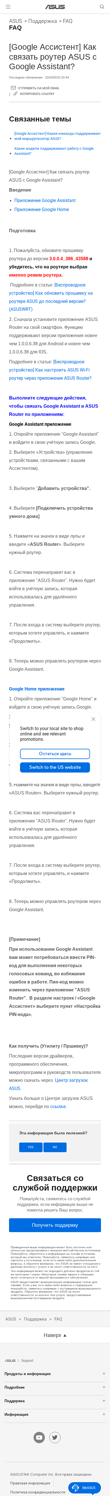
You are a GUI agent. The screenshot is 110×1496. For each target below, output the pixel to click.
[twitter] (55, 1437)
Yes (31, 1147)
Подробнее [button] (15, 1387)
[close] (93, 719)
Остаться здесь (55, 754)
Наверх (52, 1335)
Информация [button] (16, 1414)
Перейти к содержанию (3, 17)
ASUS (15, 21)
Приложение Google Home (42, 209)
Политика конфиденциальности (37, 1492)
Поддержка (42, 21)
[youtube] (39, 1437)
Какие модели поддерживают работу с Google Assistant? (54, 151)
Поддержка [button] (15, 1401)
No (55, 1147)
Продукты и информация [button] (28, 1374)
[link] (55, 7)
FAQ (67, 21)
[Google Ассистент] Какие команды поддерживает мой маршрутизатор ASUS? (57, 136)
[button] (8, 6)
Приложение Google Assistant (45, 200)
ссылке (57, 1106)
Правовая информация (30, 1483)
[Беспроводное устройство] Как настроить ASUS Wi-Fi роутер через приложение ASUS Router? (50, 370)
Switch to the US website (55, 767)
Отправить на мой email (39, 88)
